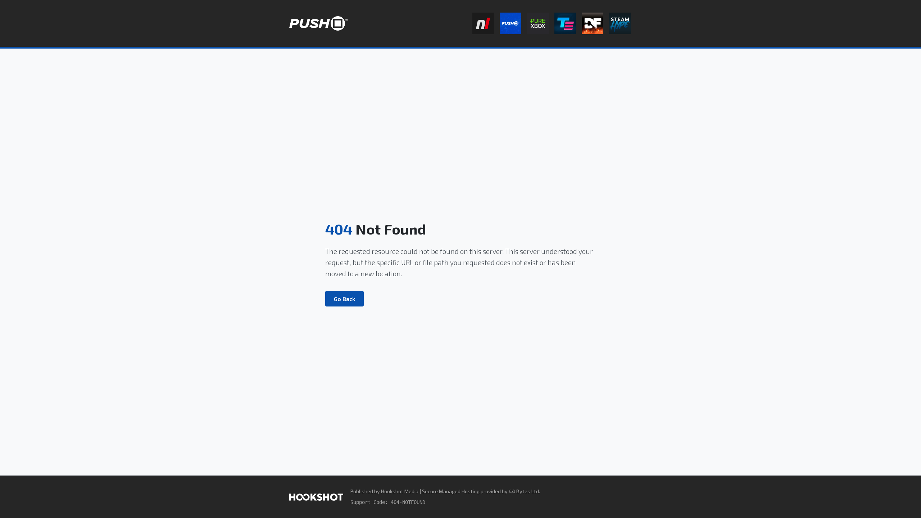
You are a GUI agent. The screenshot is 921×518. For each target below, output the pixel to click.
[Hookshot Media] (316, 496)
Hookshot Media (399, 491)
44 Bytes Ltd (524, 491)
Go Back (344, 298)
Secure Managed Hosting (451, 491)
